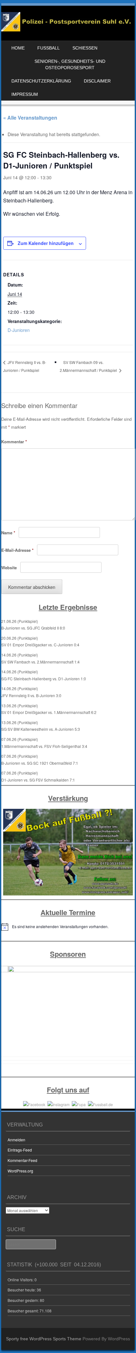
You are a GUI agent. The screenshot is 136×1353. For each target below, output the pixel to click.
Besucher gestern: (24, 1300)
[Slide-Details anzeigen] (67, 1010)
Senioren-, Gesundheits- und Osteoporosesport (69, 64)
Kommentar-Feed (22, 1160)
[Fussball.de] (100, 1103)
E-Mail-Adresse (17, 550)
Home (18, 47)
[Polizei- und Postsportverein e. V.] (67, 29)
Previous (9, 1012)
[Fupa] (78, 1103)
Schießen (84, 47)
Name (8, 533)
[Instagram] (58, 1103)
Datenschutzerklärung (41, 80)
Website (9, 567)
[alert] (67, 927)
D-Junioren (19, 330)
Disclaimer (97, 80)
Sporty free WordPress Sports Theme (43, 1338)
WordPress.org (20, 1170)
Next (127, 1012)
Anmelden (16, 1139)
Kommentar (14, 442)
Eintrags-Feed (20, 1149)
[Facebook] (34, 1103)
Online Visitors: (21, 1279)
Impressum (24, 94)
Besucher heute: (22, 1289)
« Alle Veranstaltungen (30, 117)
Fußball (48, 47)
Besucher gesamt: (24, 1310)
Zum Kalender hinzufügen (46, 243)
